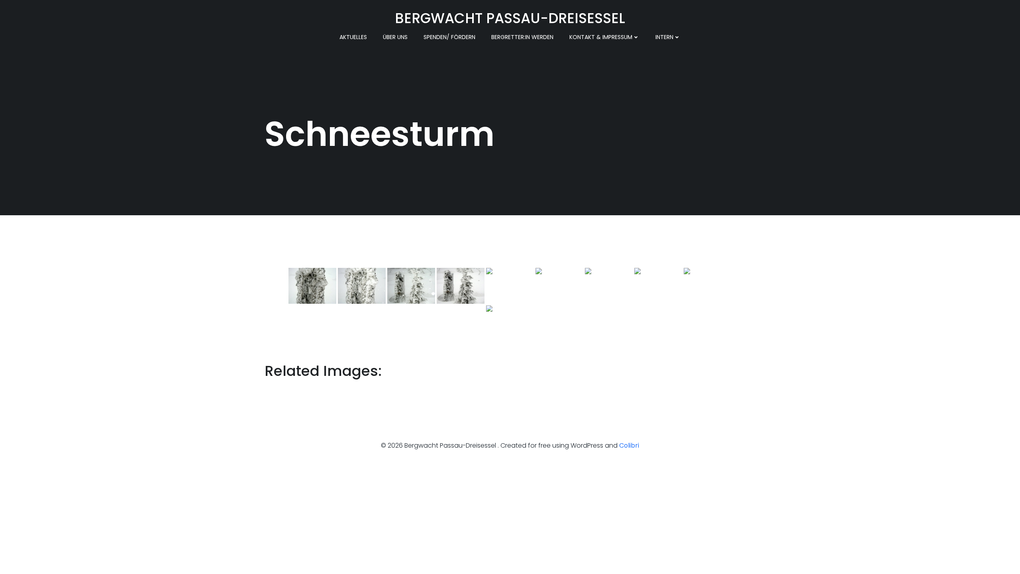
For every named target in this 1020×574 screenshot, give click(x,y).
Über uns (395, 37)
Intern (664, 37)
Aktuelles (353, 37)
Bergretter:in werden (522, 37)
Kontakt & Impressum (600, 37)
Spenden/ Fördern (449, 37)
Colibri (629, 445)
